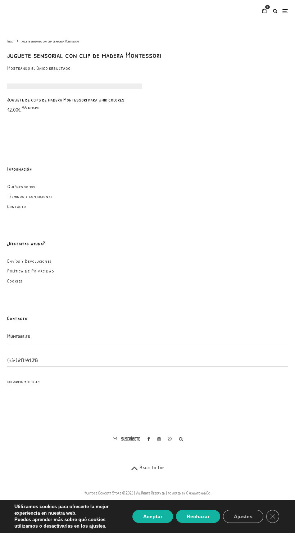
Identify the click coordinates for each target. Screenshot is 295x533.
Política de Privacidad (30, 270)
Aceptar (152, 516)
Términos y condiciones (30, 196)
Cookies (14, 280)
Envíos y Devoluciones (29, 261)
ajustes (97, 526)
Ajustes (243, 516)
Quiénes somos (21, 186)
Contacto (16, 206)
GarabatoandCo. (199, 493)
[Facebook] (149, 439)
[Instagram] (159, 439)
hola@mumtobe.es (24, 381)
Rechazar (198, 516)
